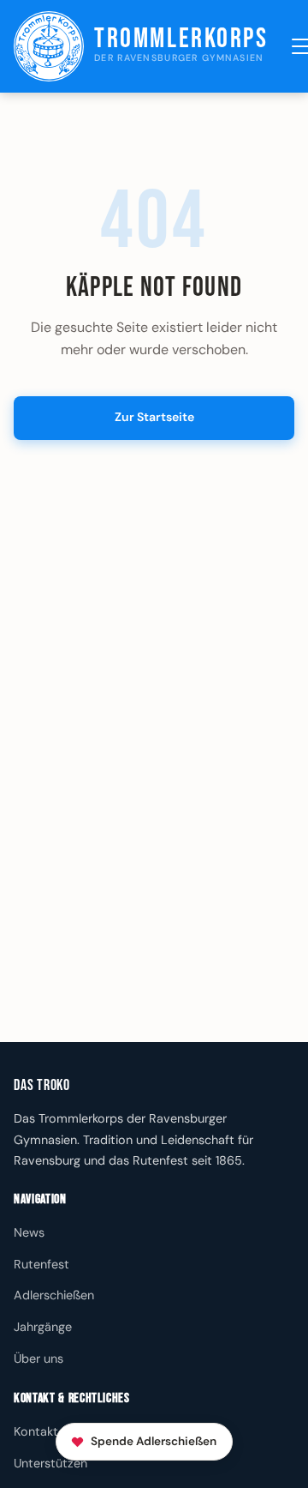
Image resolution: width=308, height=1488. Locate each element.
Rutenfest (41, 1264)
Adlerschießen (54, 1295)
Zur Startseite (154, 417)
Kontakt (36, 1431)
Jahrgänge (43, 1326)
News (29, 1232)
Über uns (38, 1358)
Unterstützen (50, 1463)
